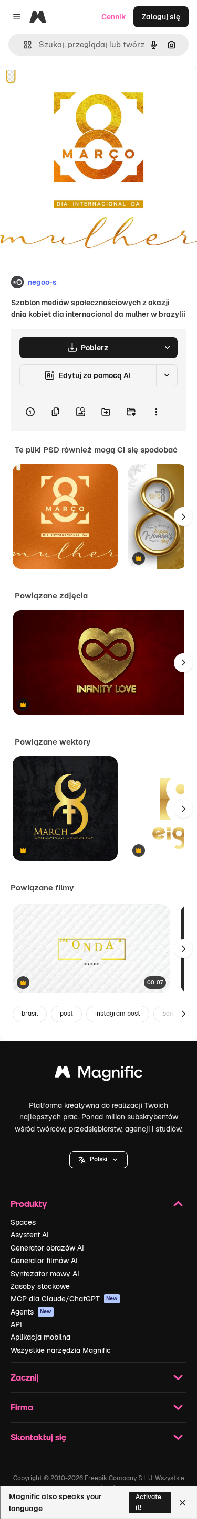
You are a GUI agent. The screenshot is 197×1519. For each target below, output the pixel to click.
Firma (22, 1407)
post (66, 1013)
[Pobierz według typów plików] (167, 347)
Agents (31, 1312)
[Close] (182, 1502)
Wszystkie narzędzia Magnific (61, 1350)
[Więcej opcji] (156, 412)
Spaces (23, 1222)
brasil (30, 1013)
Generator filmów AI (44, 1260)
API (16, 1324)
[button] (98, 1159)
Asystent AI (30, 1235)
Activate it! (148, 1502)
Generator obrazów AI (47, 1248)
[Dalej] (183, 516)
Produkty (29, 1203)
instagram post (117, 1013)
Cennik (113, 16)
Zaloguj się (161, 16)
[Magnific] (99, 1074)
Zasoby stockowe (40, 1286)
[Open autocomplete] (23, 45)
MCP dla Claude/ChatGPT (64, 1298)
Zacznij (25, 1377)
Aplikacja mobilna (40, 1337)
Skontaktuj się (38, 1436)
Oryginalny (72, 90)
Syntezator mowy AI (45, 1273)
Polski (98, 1159)
